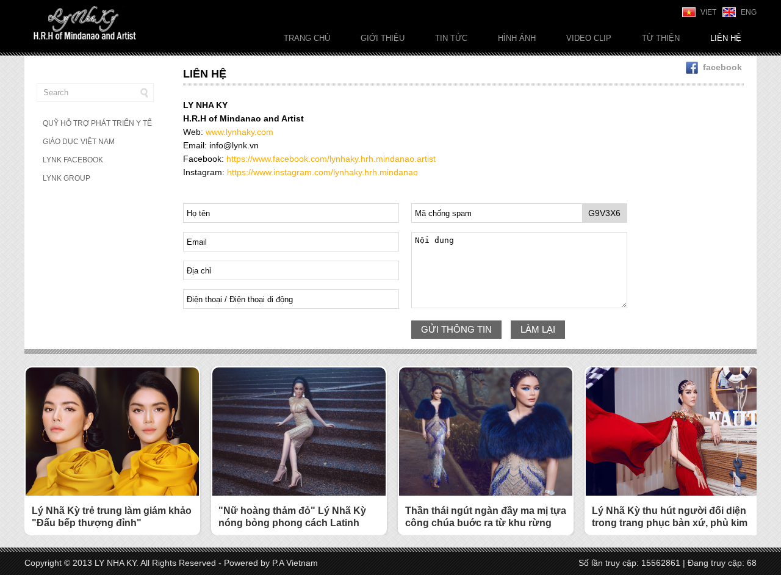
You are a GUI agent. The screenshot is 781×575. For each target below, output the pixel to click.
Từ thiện (661, 38)
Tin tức (451, 38)
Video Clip (588, 38)
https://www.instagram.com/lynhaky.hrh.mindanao (322, 172)
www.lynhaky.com (239, 132)
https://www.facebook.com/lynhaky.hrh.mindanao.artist (331, 159)
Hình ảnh (517, 38)
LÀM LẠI (537, 329)
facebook (722, 67)
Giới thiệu (383, 38)
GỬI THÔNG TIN (456, 329)
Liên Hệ (725, 38)
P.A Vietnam (295, 563)
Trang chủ (307, 38)
